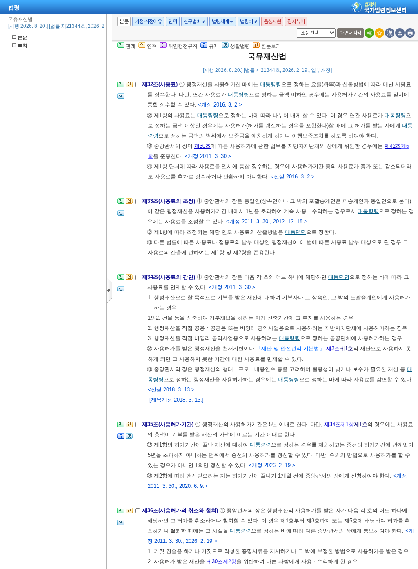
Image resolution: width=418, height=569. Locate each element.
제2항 (229, 561)
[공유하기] (369, 33)
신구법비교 (194, 21)
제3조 (333, 348)
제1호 (346, 348)
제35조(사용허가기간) (168, 424)
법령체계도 (222, 21)
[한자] (389, 33)
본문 (22, 37)
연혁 (172, 21)
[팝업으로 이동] (120, 99)
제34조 (332, 424)
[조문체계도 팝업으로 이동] (120, 87)
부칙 (22, 46)
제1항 (347, 424)
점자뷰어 (296, 21)
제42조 (393, 146)
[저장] (400, 33)
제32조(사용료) (160, 84)
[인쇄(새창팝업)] (410, 33)
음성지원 (272, 21)
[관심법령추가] (379, 33)
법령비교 (248, 21)
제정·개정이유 (148, 21)
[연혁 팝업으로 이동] (129, 87)
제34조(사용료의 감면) (169, 277)
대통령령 (270, 84)
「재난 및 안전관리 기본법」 (290, 348)
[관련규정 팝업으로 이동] (120, 439)
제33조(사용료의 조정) (169, 201)
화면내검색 (350, 33)
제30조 (202, 146)
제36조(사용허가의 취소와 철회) (181, 510)
